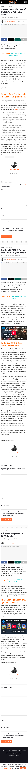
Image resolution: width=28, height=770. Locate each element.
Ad (2, 208)
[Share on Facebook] (4, 39)
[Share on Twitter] (11, 39)
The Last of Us (9, 157)
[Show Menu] (1, 2)
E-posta (3, 215)
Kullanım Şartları (7, 768)
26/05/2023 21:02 (20, 259)
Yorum (3, 189)
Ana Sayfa (3, 6)
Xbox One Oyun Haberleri (14, 755)
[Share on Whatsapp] (18, 39)
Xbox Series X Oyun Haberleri (9, 753)
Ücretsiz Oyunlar (21, 750)
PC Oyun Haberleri (8, 752)
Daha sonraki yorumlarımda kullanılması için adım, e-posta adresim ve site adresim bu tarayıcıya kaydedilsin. (14, 230)
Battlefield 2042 (9, 440)
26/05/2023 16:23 (20, 542)
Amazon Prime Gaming (11, 662)
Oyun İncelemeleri (13, 750)
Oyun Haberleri (9, 6)
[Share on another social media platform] (24, 39)
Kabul (23, 768)
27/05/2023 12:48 (20, 21)
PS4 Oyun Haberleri (20, 753)
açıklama (17, 109)
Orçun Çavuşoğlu (11, 21)
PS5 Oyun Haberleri (18, 752)
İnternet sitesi (5, 222)
